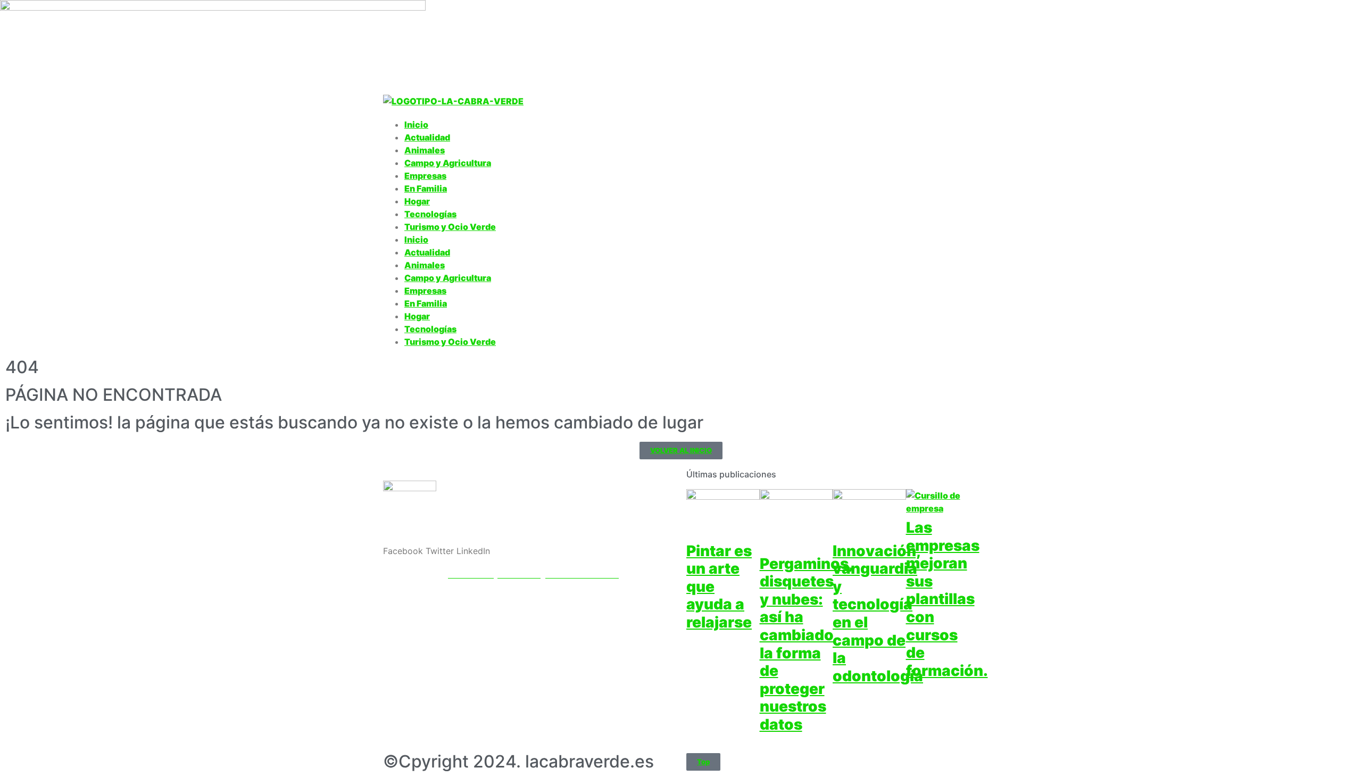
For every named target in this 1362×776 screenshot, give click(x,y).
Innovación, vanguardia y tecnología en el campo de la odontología (878, 613)
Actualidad (427, 137)
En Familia (425, 188)
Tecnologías (430, 214)
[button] (403, 550)
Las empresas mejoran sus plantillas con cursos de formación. (947, 599)
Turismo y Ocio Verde (450, 226)
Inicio (416, 124)
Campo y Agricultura (447, 163)
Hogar (417, 201)
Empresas (425, 175)
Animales (424, 150)
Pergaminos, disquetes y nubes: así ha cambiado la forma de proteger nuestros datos (806, 644)
